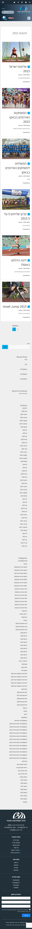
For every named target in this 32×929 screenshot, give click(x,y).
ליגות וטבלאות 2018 (22, 698)
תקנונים (25, 802)
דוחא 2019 (24, 617)
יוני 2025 (25, 433)
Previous (16, 326)
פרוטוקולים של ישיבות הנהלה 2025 (18, 755)
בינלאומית (24, 611)
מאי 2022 (24, 540)
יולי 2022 (24, 533)
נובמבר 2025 (23, 417)
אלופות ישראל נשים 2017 (20, 573)
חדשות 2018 (23, 633)
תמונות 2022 (23, 796)
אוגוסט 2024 (24, 461)
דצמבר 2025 (23, 414)
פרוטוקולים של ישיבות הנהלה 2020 (18, 739)
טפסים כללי (24, 670)
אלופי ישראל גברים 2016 (21, 592)
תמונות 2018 (23, 789)
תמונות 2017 (23, 786)
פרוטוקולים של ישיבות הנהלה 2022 (18, 745)
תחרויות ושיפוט (23, 777)
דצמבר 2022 (23, 521)
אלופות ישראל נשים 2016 (20, 567)
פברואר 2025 (23, 446)
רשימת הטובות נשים (22, 764)
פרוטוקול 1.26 (23, 374)
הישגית (25, 620)
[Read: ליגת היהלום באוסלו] (16, 245)
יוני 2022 (25, 536)
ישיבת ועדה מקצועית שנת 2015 (19, 673)
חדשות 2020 (23, 639)
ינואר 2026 (24, 411)
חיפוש (28, 343)
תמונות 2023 (23, 799)
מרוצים (25, 711)
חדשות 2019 (23, 636)
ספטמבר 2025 (23, 424)
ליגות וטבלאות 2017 (22, 695)
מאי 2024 (24, 471)
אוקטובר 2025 (23, 421)
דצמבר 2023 (23, 486)
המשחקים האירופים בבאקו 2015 (19, 117)
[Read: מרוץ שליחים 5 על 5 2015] (16, 199)
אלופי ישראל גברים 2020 (21, 605)
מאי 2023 (24, 505)
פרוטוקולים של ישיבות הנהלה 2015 (18, 724)
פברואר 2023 (23, 515)
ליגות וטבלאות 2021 (22, 705)
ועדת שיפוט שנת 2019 (21, 626)
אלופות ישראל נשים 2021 (20, 586)
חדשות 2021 (23, 642)
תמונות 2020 (23, 792)
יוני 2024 (25, 468)
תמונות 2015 (26, 75)
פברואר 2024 (23, 480)
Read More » (26, 82)
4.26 (26, 359)
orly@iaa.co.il (14, 830)
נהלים (25, 714)
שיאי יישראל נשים (22, 774)
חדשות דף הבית (23, 661)
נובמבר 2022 (23, 524)
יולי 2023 (24, 499)
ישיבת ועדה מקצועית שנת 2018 (19, 683)
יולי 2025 (24, 430)
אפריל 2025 (24, 439)
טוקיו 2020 (24, 664)
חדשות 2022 (23, 645)
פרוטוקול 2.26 (23, 369)
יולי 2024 (24, 464)
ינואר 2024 (24, 483)
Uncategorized (22, 561)
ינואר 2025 (24, 449)
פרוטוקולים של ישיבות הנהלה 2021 (18, 742)
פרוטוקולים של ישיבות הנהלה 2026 (18, 758)
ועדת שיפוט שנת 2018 (21, 623)
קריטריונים (24, 761)
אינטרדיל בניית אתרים (20, 925)
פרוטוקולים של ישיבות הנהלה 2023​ (18, 749)
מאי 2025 (24, 436)
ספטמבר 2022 (23, 527)
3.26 (26, 364)
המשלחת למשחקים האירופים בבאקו (17, 167)
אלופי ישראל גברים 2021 (21, 608)
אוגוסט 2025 (24, 427)
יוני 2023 (25, 502)
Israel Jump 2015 (15, 306)
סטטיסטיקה (24, 717)
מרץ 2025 (24, 443)
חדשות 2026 (23, 658)
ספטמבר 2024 (23, 458)
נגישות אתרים (9, 925)
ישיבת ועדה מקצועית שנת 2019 (19, 686)
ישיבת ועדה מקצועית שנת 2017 (19, 680)
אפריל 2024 (24, 474)
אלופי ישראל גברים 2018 (21, 598)
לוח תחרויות (24, 689)
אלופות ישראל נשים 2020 (20, 583)
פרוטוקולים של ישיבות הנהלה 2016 (18, 727)
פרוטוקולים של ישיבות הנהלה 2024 (18, 752)
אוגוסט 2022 (23, 530)
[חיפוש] (3, 12)
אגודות (25, 564)
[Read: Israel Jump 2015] (16, 292)
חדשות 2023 (23, 648)
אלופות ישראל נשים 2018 (20, 576)
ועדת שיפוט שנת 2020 (21, 630)
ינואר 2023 (24, 518)
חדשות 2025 (23, 655)
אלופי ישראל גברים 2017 (21, 595)
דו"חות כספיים (23, 614)
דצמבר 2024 (23, 452)
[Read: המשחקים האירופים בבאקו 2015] (16, 98)
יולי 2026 (24, 408)
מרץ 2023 (24, 511)
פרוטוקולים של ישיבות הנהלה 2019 (18, 736)
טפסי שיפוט (24, 667)
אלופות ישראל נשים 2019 (20, 579)
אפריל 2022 (24, 543)
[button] (3, 2)
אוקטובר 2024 (23, 455)
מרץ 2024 (24, 477)
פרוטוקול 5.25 (23, 379)
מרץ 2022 (24, 546)
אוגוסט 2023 (24, 496)
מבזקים (25, 708)
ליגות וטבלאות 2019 (22, 702)
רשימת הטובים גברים (22, 767)
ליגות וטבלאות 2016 (22, 692)
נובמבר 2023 (23, 489)
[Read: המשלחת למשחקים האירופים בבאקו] (16, 149)
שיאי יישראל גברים (22, 771)
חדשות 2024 (23, 651)
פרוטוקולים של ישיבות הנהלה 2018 (18, 733)
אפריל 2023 (24, 508)
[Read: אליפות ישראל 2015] (16, 52)
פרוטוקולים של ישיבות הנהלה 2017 (18, 730)
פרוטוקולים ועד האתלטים (21, 720)
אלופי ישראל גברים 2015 (21, 589)
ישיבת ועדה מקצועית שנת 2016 (19, 677)
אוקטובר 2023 (23, 493)
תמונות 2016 (23, 783)
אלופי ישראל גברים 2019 (21, 601)
